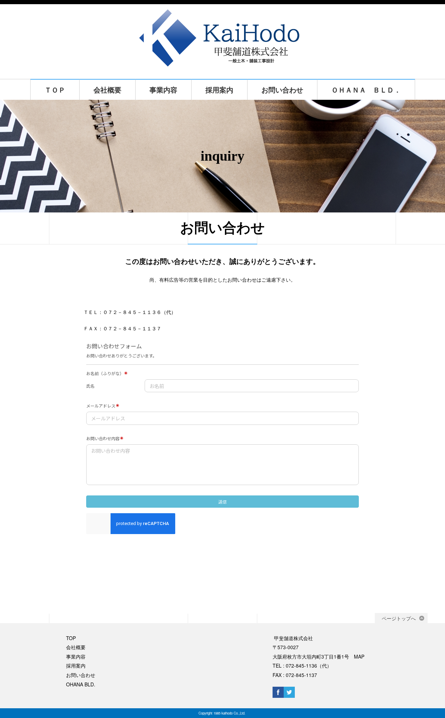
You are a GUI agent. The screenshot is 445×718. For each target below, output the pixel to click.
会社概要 (107, 89)
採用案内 (219, 89)
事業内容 (163, 89)
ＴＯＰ (54, 89)
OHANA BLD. (80, 684)
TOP (71, 638)
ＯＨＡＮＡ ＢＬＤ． (366, 89)
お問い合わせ (282, 89)
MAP (359, 656)
